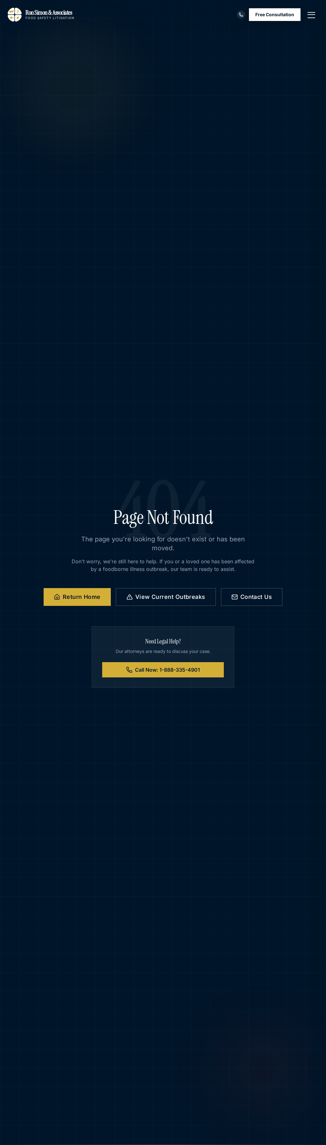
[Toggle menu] (311, 15)
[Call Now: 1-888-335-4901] (241, 14)
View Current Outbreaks (170, 596)
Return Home (82, 596)
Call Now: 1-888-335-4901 (167, 670)
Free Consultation (274, 14)
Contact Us (256, 596)
